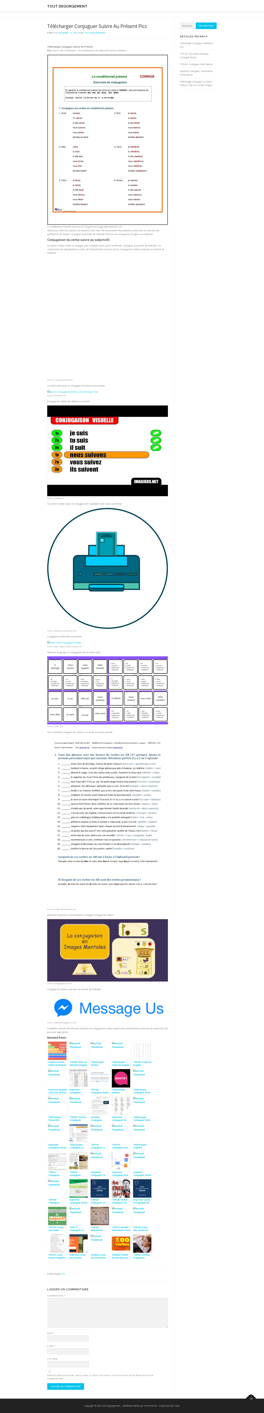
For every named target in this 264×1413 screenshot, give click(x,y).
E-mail (52, 1346)
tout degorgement (67, 6)
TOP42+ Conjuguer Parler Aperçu (196, 64)
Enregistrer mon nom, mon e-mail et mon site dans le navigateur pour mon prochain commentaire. (100, 1377)
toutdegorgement (95, 33)
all (63, 1274)
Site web (52, 1358)
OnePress (127, 1405)
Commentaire (56, 1295)
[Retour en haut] (251, 1398)
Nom (51, 1333)
